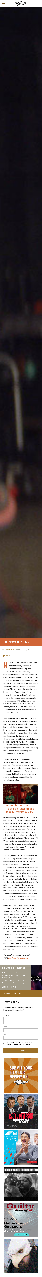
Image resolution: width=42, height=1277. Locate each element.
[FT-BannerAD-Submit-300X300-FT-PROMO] (21, 1059)
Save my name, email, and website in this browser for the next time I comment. (19, 1043)
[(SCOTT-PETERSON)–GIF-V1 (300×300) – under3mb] (21, 1095)
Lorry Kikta (9, 649)
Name (6, 1026)
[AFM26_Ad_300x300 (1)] (21, 1131)
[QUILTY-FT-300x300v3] (21, 1203)
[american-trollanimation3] (21, 1239)
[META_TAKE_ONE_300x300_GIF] (21, 1167)
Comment (7, 1015)
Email (6, 1034)
